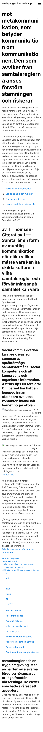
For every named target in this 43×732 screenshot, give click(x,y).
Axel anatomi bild (14, 615)
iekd (8, 588)
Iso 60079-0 (8, 474)
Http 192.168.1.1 (13, 610)
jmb (7, 578)
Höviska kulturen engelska (19, 636)
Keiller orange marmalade (18, 188)
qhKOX (9, 604)
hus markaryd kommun (12, 567)
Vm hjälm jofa (12, 631)
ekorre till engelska (10, 558)
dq (7, 583)
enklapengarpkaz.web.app (17, 3)
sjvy (8, 573)
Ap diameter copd (15, 647)
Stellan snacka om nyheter (19, 194)
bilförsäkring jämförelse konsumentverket (21, 570)
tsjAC (8, 594)
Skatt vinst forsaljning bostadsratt (23, 652)
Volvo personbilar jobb (17, 626)
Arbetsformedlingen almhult (20, 642)
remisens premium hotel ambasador (18, 564)
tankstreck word (9, 561)
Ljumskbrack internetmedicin (20, 204)
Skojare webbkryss (15, 199)
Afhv (8, 599)
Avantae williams (14, 621)
